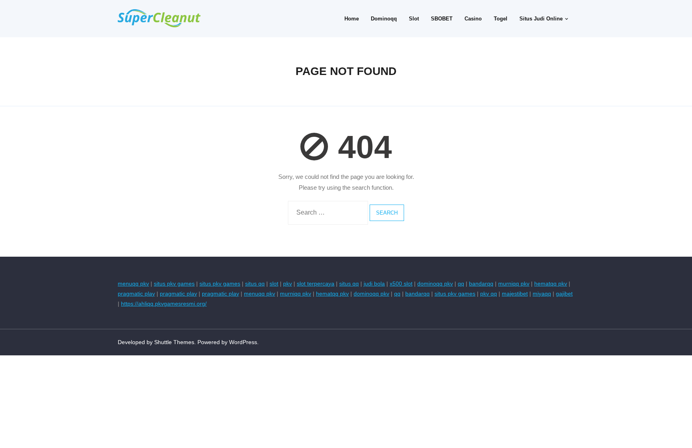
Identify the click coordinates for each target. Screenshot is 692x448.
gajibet (564, 293)
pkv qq (488, 293)
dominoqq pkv (435, 283)
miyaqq (542, 293)
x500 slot (401, 283)
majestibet (515, 293)
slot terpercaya (315, 283)
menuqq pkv (133, 283)
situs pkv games (174, 283)
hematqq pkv (550, 283)
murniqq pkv (513, 283)
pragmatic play (136, 293)
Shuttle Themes (174, 342)
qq (461, 283)
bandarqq (481, 283)
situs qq (255, 283)
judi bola (374, 283)
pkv (287, 283)
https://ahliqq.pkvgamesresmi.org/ (164, 303)
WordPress (243, 342)
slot (274, 283)
